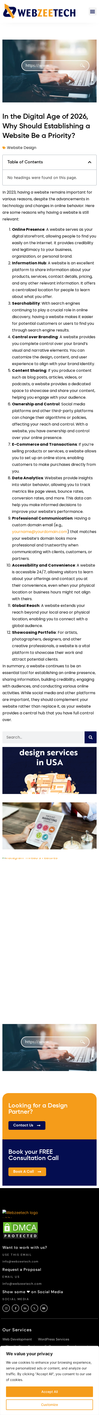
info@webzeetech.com (20, 1261)
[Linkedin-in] (25, 1308)
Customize (49, 1405)
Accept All (49, 1392)
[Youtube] (44, 1308)
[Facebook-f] (15, 1308)
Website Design (21, 147)
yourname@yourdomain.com (39, 531)
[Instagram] (6, 1308)
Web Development (17, 1339)
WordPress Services (53, 1339)
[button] (93, 11)
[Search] (91, 737)
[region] (49, 1380)
